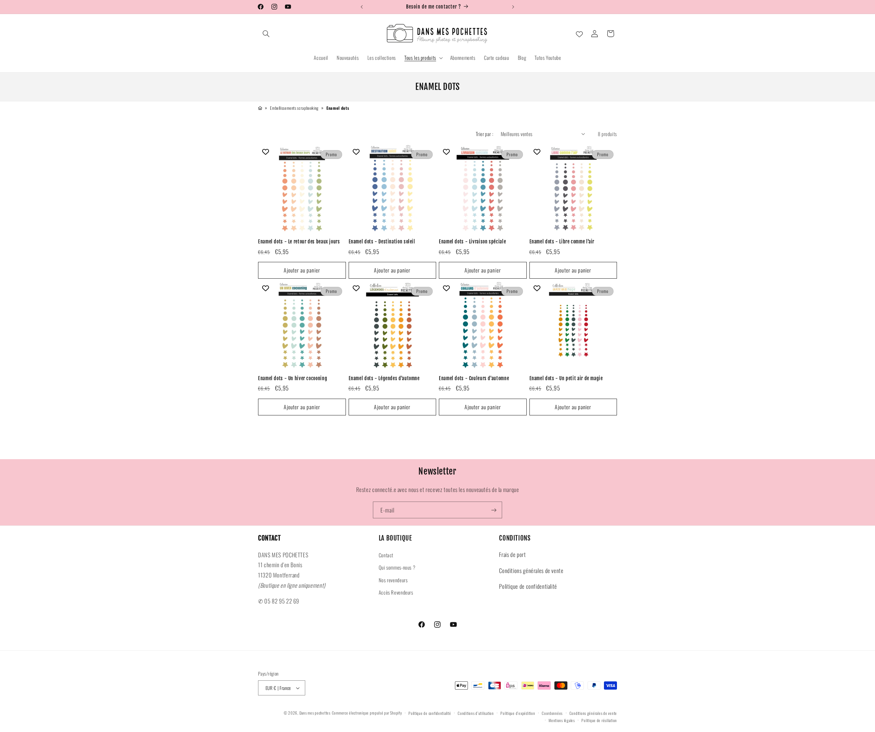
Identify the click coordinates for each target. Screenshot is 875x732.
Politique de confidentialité (528, 586)
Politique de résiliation (599, 720)
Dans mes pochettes (315, 713)
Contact (386, 554)
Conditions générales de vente (531, 570)
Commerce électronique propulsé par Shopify (367, 713)
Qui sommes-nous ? (397, 567)
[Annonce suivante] (513, 7)
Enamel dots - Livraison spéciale (472, 242)
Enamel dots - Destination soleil (382, 242)
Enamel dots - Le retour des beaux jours (299, 242)
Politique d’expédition (517, 713)
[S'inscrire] (494, 510)
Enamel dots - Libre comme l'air (562, 242)
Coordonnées (552, 713)
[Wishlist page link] (579, 33)
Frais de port (512, 554)
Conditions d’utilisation (476, 713)
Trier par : (485, 133)
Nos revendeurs (393, 579)
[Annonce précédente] (361, 7)
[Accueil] (260, 108)
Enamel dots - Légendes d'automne (384, 378)
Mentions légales (562, 720)
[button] (266, 33)
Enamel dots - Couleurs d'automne (474, 378)
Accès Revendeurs (396, 592)
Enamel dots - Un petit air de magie (566, 378)
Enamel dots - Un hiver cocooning (292, 378)
